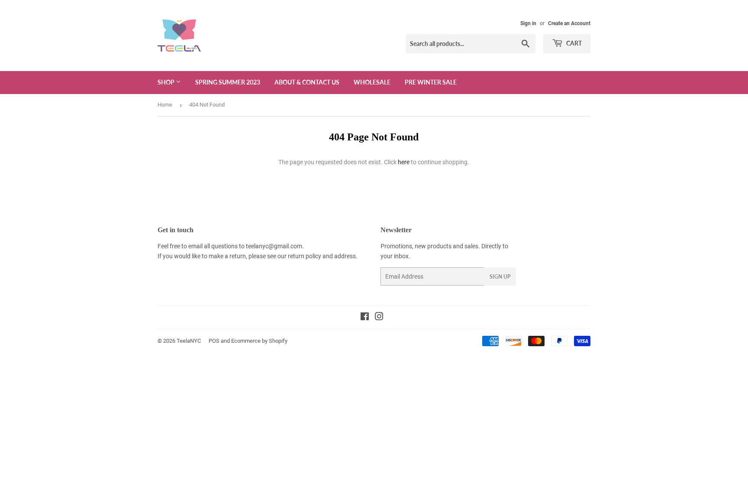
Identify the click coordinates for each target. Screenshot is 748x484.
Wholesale (372, 82)
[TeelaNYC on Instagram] (379, 317)
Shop (167, 82)
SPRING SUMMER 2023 (227, 82)
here (403, 162)
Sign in (528, 23)
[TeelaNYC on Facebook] (364, 317)
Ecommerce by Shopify (259, 341)
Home (165, 104)
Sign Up (500, 276)
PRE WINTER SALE (431, 82)
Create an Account (569, 23)
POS (214, 341)
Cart (573, 43)
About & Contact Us (306, 82)
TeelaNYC (189, 341)
